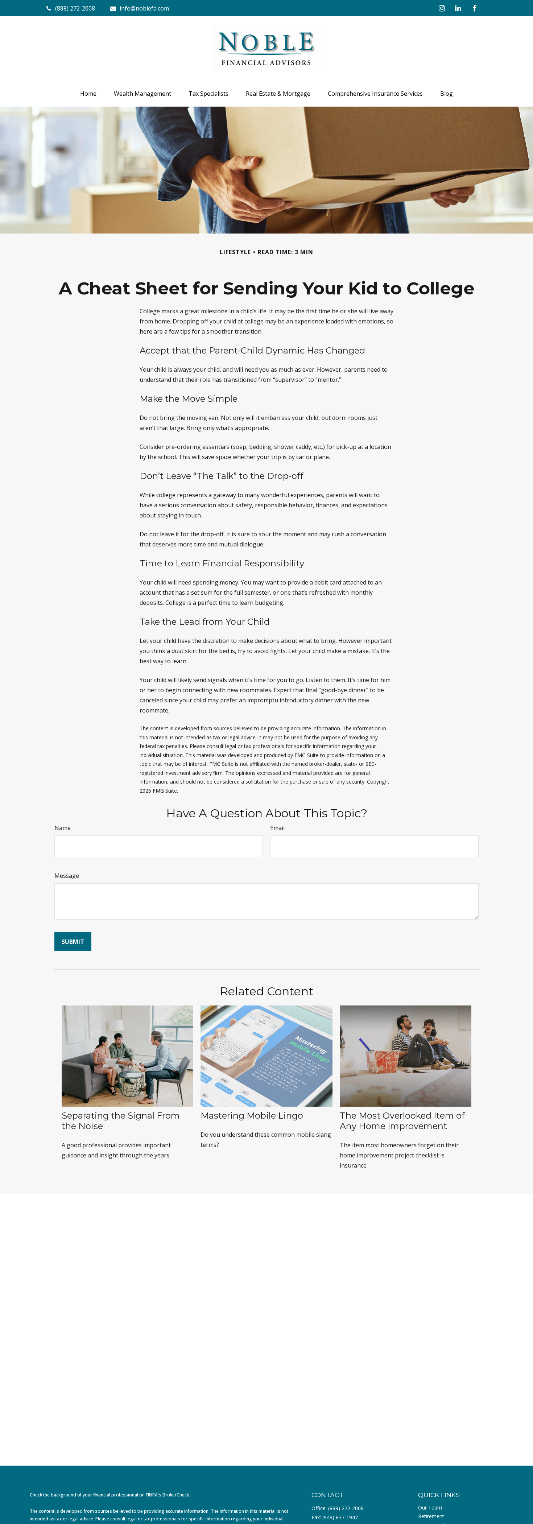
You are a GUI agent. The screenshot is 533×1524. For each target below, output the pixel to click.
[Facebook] (474, 8)
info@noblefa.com (144, 8)
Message (66, 876)
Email (277, 828)
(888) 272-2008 (346, 1508)
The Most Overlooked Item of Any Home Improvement (402, 1120)
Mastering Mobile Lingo (252, 1115)
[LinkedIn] (458, 8)
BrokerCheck (175, 1495)
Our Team (430, 1507)
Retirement (431, 1516)
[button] (88, 93)
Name (62, 828)
